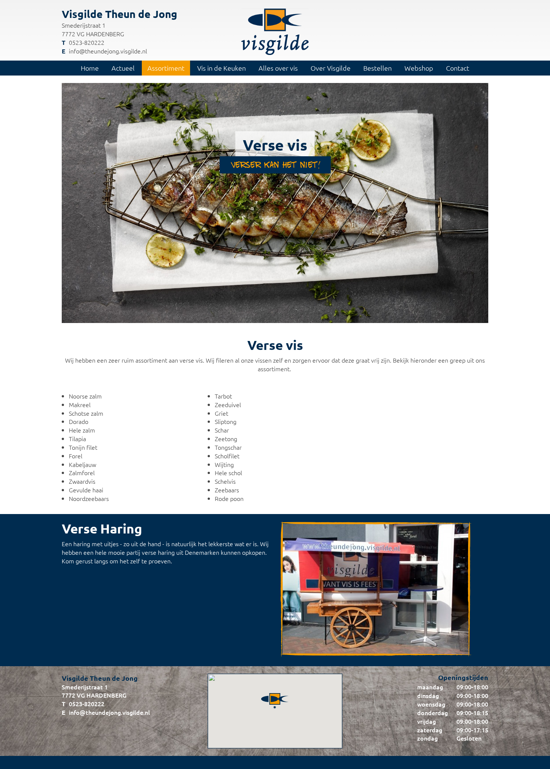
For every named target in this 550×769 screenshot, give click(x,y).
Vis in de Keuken (221, 68)
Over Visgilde (331, 68)
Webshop (418, 68)
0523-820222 (86, 42)
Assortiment (165, 68)
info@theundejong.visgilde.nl (108, 51)
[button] (274, 694)
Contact (457, 68)
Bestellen (377, 68)
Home (90, 68)
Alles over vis (278, 68)
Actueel (123, 68)
